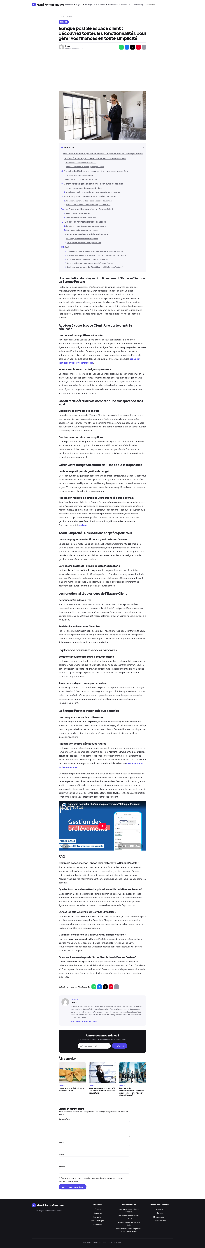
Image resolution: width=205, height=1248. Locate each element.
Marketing (138, 4)
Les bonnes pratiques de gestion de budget (83, 188)
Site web (62, 1166)
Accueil (61, 17)
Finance (101, 4)
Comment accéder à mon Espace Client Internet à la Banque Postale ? (95, 251)
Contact (159, 1213)
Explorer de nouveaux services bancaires (85, 221)
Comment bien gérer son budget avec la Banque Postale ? (90, 263)
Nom (61, 1143)
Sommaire (67, 147)
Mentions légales (159, 1217)
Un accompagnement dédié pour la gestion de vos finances (90, 201)
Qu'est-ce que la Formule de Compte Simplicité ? (87, 259)
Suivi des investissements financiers (81, 217)
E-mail (62, 1154)
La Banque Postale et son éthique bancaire (86, 234)
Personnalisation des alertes (78, 213)
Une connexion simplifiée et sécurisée (80, 163)
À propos (159, 1209)
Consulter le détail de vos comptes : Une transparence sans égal (96, 171)
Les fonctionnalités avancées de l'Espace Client (89, 209)
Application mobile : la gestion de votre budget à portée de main (93, 192)
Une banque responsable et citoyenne (82, 239)
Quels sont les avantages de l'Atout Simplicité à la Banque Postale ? (95, 267)
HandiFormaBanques (48, 4)
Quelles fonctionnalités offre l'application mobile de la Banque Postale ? (97, 255)
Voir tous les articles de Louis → (84, 1021)
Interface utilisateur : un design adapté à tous (85, 167)
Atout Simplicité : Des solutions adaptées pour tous (90, 196)
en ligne (83, 525)
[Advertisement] (102, 71)
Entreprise (90, 4)
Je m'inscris (120, 1046)
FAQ (67, 247)
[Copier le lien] (144, 47)
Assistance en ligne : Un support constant (83, 230)
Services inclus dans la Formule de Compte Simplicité (88, 205)
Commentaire (65, 1119)
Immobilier (125, 4)
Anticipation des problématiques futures (84, 243)
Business (69, 4)
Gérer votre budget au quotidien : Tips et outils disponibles (93, 183)
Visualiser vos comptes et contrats (79, 175)
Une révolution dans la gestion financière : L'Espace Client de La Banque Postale (103, 153)
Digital (79, 4)
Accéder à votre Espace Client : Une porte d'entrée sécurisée (95, 158)
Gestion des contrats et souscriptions (81, 179)
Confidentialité (160, 1221)
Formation (113, 4)
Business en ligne (97, 1221)
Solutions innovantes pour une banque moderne (86, 226)
